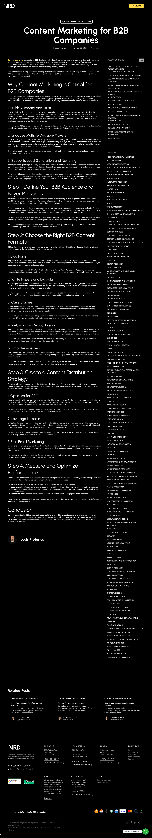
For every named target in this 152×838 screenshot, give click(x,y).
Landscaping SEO (114, 426)
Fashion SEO (112, 338)
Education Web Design (116, 299)
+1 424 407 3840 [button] (79, 761)
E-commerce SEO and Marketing (121, 281)
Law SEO (110, 433)
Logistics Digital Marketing (119, 444)
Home (10, 812)
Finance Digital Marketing (118, 345)
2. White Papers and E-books (122, 101)
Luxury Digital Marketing (118, 451)
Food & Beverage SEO (116, 367)
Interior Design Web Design (118, 416)
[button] (148, 6)
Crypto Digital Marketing (118, 246)
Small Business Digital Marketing (121, 572)
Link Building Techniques (117, 437)
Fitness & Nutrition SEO (117, 359)
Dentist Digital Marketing (118, 257)
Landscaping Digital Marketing (120, 423)
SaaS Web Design (114, 557)
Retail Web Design (114, 540)
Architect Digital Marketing (119, 171)
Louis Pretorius (60, 48)
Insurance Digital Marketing (119, 398)
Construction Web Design (118, 235)
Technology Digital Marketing (120, 600)
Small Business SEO (115, 575)
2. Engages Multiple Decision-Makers (126, 75)
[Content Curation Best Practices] (75, 709)
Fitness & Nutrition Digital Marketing (123, 356)
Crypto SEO (112, 250)
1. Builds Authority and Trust (122, 72)
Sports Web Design (115, 593)
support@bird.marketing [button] (82, 794)
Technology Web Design (117, 607)
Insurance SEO (113, 401)
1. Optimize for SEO (118, 121)
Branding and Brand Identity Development (125, 211)
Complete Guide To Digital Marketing (123, 225)
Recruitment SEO (114, 515)
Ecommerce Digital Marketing (120, 288)
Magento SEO (112, 455)
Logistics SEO (113, 448)
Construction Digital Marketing (121, 228)
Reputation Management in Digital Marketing (122, 524)
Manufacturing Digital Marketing (122, 462)
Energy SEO (112, 313)
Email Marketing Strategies (119, 306)
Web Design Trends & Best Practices (122, 639)
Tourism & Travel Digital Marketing (122, 618)
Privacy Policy (102, 782)
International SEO (115, 419)
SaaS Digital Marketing (117, 550)
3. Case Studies (116, 104)
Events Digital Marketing (118, 324)
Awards (110, 196)
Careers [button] (48, 798)
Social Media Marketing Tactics (121, 582)
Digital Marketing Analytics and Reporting (121, 272)
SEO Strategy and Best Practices (121, 561)
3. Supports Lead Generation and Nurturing (123, 80)
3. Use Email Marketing (120, 128)
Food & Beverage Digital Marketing (122, 363)
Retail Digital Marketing (117, 532)
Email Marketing (133, 752)
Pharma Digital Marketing (118, 480)
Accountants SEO (115, 161)
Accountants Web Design (118, 164)
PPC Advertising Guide (116, 498)
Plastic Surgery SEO (116, 487)
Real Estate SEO (113, 505)
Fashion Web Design (115, 342)
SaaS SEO (110, 554)
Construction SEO (115, 232)
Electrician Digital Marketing (120, 302)
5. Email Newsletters (119, 111)
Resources (111, 529)
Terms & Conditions (104, 780)
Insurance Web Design (116, 405)
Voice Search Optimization (119, 636)
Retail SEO (111, 536)
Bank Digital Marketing (117, 200)
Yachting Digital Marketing (119, 657)
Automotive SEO (114, 178)
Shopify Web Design (115, 568)
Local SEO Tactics (115, 441)
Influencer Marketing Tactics (120, 391)
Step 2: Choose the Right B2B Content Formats (125, 93)
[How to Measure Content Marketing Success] (122, 709)
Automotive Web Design (117, 182)
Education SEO (113, 295)
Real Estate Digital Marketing (120, 501)
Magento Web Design (116, 458)
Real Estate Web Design (117, 508)
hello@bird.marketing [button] (54, 762)
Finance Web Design (115, 352)
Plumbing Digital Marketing (119, 490)
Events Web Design (115, 331)
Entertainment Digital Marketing (121, 320)
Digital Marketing (115, 268)
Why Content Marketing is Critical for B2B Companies (124, 67)
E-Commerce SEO (114, 277)
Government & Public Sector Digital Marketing (123, 371)
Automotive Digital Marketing (120, 175)
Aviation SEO (112, 189)
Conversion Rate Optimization (125, 243)
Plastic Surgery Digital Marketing (122, 483)
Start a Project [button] (25, 769)
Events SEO (111, 327)
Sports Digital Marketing (118, 586)
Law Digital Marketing (116, 430)
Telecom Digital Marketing (119, 611)
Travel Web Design (115, 625)
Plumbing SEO (112, 494)
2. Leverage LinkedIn (119, 124)
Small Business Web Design (118, 579)
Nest (129, 750)
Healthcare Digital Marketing (120, 380)
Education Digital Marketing (119, 292)
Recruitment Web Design (117, 519)
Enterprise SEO (113, 317)
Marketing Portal (133, 755)
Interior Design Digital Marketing (122, 408)
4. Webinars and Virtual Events (123, 108)
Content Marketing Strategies (76, 22)
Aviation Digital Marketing (118, 186)
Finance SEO (112, 349)
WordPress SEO (113, 650)
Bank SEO (110, 203)
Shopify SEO (112, 564)
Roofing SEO (112, 547)
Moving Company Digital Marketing (122, 476)
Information (112, 394)
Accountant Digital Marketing (120, 157)
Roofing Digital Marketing (118, 543)
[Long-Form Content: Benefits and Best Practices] (29, 709)
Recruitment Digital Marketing (120, 512)
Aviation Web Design (115, 193)
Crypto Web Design (115, 253)
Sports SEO (112, 589)
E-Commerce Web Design (117, 285)
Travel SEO (111, 622)
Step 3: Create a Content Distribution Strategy (125, 116)
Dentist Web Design (115, 264)
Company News (113, 221)
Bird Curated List (114, 207)
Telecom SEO (112, 614)
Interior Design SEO (115, 412)
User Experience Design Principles (125, 629)
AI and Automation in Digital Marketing (124, 168)
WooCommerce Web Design (118, 647)
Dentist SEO (112, 260)
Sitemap (11, 830)
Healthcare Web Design (117, 387)
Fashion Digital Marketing (118, 334)
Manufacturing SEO (115, 466)
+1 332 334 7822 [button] (51, 759)
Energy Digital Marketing (118, 309)
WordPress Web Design (116, 654)
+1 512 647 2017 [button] (107, 759)
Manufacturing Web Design (118, 469)
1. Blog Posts (115, 97)
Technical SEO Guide (116, 597)
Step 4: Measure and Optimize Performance (121, 133)
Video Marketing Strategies (119, 632)
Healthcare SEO (114, 383)
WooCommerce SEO (115, 643)
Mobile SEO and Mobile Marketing (121, 473)
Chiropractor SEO (115, 218)
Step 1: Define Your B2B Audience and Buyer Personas (124, 87)
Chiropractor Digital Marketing (121, 214)
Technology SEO (114, 604)
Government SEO (114, 376)
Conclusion (114, 138)
